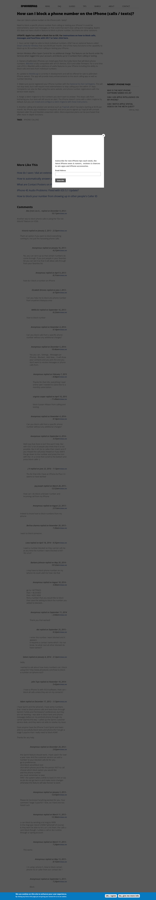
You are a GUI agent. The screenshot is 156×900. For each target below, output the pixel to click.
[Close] (103, 135)
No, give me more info (129, 896)
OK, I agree (111, 896)
